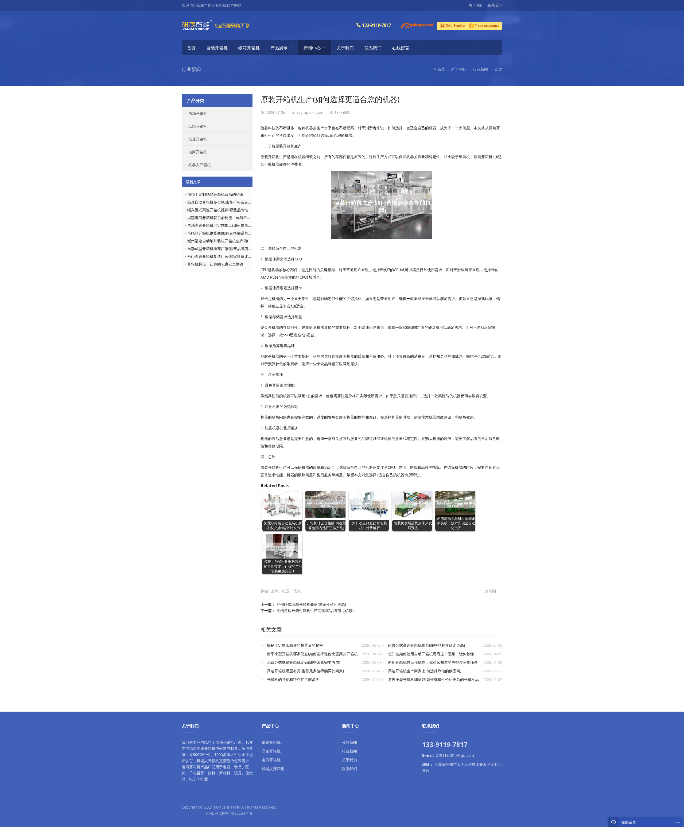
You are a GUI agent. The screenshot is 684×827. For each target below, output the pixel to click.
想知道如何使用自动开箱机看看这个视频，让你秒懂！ (433, 653)
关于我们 (476, 5)
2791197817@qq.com (455, 755)
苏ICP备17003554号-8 (233, 813)
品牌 (274, 591)
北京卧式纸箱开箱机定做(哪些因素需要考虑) (303, 662)
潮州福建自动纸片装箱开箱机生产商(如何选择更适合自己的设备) (240, 240)
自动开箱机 (217, 48)
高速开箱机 (197, 139)
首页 (191, 48)
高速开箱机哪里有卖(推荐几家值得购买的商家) (305, 670)
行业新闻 (480, 69)
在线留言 (400, 48)
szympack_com (310, 112)
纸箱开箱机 (249, 48)
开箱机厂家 (232, 742)
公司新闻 (349, 742)
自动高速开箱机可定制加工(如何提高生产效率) (225, 225)
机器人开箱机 (199, 164)
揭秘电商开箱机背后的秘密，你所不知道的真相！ (228, 217)
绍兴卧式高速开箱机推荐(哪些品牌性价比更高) (426, 645)
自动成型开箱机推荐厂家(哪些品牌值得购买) (224, 248)
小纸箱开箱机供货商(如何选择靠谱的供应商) (224, 233)
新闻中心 (312, 48)
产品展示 (278, 48)
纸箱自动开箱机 (227, 807)
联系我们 (494, 5)
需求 (297, 591)
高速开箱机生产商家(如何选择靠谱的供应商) (424, 670)
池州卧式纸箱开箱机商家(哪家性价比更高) (311, 604)
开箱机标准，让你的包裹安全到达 (215, 264)
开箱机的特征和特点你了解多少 (293, 679)
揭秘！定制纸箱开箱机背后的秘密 (295, 645)
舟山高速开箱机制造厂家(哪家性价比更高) (222, 256)
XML (210, 813)
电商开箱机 (197, 151)
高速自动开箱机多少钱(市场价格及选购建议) (224, 202)
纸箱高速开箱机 (202, 748)
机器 (286, 591)
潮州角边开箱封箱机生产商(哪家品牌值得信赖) (315, 610)
